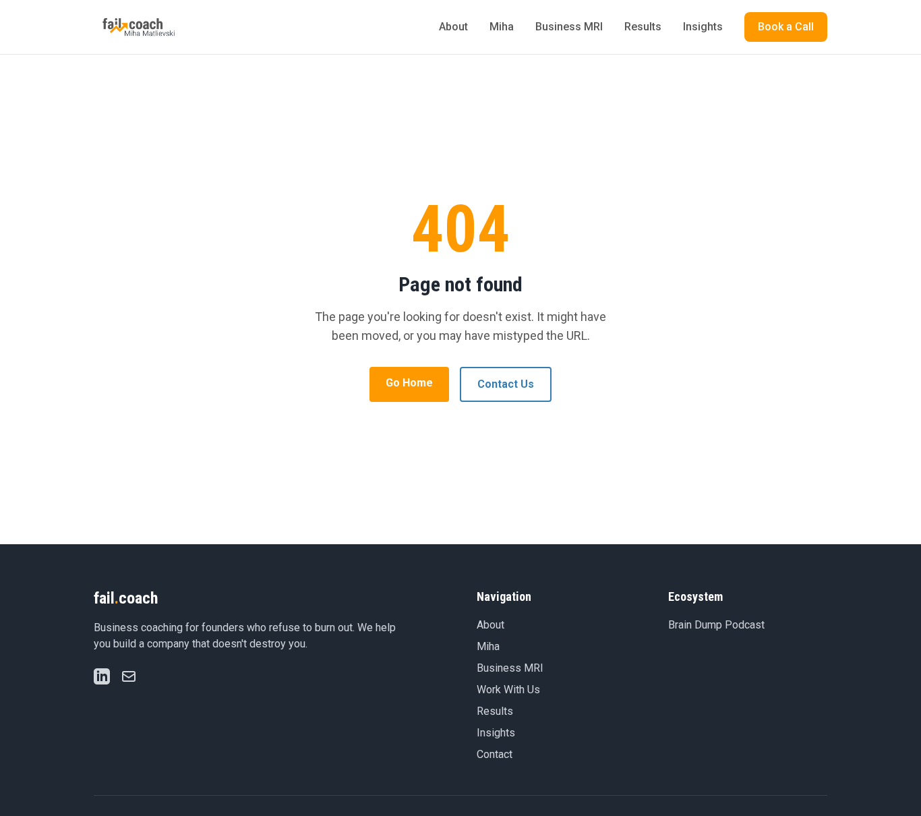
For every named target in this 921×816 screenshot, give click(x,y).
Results (642, 26)
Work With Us (508, 689)
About (453, 26)
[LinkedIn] (102, 676)
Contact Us (505, 384)
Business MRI (569, 26)
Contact (494, 754)
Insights (703, 26)
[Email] (129, 676)
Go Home (409, 382)
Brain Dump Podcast (716, 624)
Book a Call (786, 26)
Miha (501, 26)
